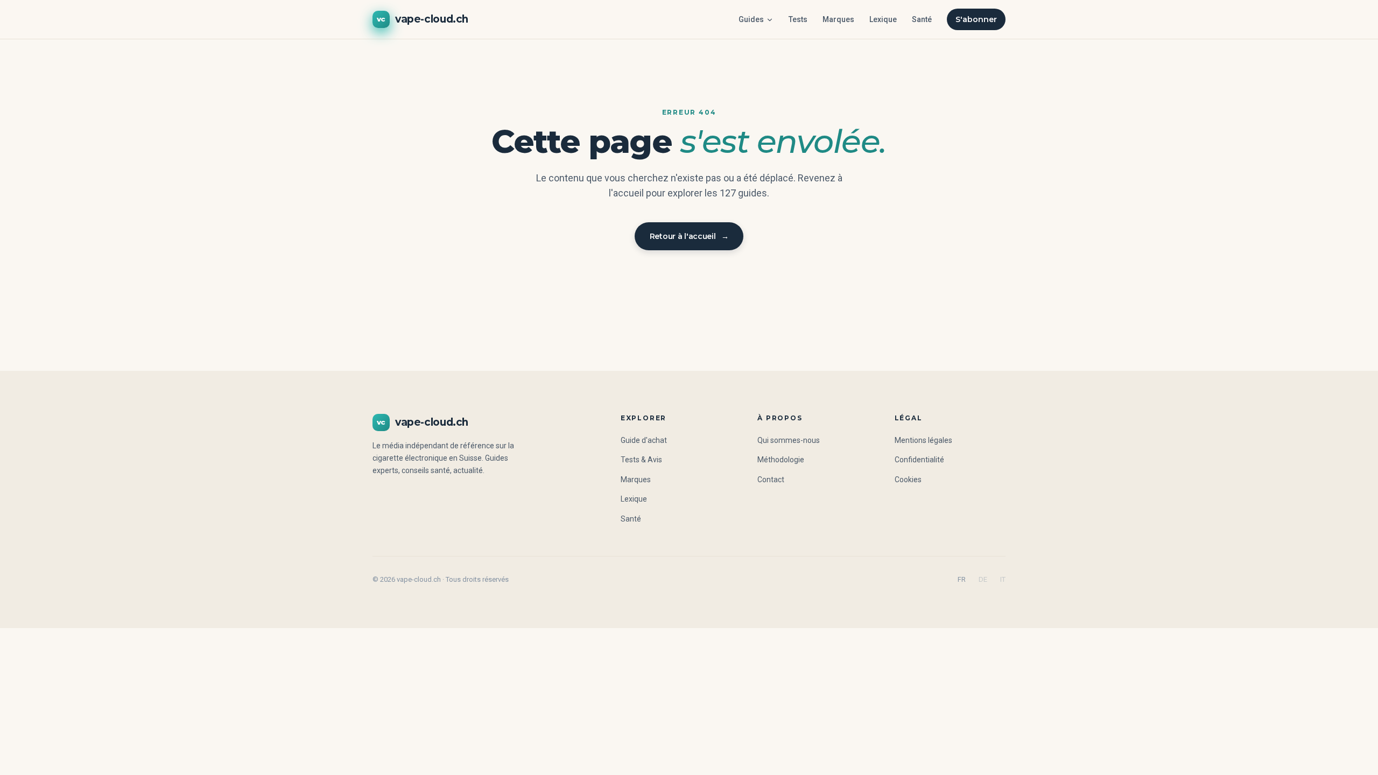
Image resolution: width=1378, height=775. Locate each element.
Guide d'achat (644, 440)
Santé (922, 19)
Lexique (883, 19)
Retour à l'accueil (689, 236)
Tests (798, 19)
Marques (838, 19)
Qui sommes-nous (788, 440)
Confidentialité (919, 459)
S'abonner (976, 19)
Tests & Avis (641, 459)
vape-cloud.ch (422, 19)
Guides (751, 19)
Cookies (908, 479)
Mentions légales (923, 440)
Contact (770, 479)
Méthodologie (780, 459)
